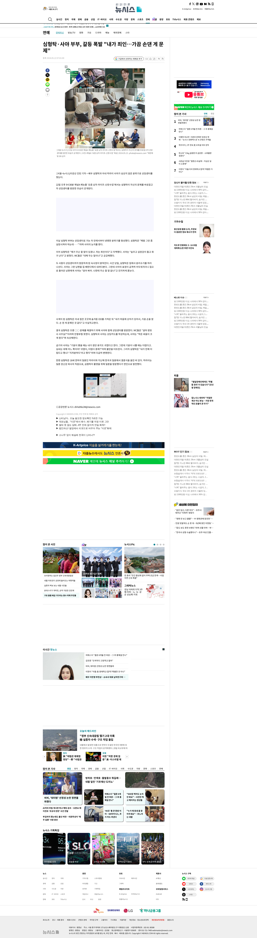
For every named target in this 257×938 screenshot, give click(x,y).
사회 (111, 19)
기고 (95, 883)
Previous (44, 756)
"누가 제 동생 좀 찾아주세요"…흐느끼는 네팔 (135, 813)
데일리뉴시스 (98, 894)
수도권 (119, 19)
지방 (126, 19)
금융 (86, 19)
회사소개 (46, 920)
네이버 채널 (190, 878)
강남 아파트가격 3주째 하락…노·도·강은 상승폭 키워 (133, 592)
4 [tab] (164, 544)
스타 (127, 32)
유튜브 (191, 884)
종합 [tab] (212, 113)
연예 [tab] (205, 113)
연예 (148, 19)
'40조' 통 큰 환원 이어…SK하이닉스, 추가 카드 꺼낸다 (113, 813)
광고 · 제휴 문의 (58, 920)
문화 (133, 19)
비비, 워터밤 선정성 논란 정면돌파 (100, 666)
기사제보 (113, 920)
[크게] (163, 59)
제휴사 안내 (71, 920)
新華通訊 (159, 883)
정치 (67, 19)
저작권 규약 (94, 920)
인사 (83, 899)
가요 (89, 32)
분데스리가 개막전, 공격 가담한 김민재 (59, 590)
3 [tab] (160, 544)
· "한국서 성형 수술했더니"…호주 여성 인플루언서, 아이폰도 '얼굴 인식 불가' (194, 532)
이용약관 (123, 920)
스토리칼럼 (98, 878)
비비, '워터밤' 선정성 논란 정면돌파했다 (61, 799)
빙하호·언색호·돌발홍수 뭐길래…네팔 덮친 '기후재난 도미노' (103, 779)
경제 (80, 19)
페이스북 (208, 884)
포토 (168, 19)
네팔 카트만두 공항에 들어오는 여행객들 (59, 580)
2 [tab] (157, 544)
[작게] (159, 59)
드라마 (98, 32)
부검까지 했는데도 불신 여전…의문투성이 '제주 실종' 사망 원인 (62, 818)
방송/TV (71, 32)
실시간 (59, 19)
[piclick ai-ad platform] (80, 69)
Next (126, 756)
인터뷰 (84, 889)
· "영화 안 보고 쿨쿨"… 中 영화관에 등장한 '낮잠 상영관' (194, 518)
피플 (176, 375)
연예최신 (60, 32)
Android (159, 894)
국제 (73, 19)
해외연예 (117, 32)
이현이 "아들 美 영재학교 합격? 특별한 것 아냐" (105, 671)
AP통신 (158, 878)
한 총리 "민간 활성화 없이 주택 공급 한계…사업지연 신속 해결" (144, 576)
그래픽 (121, 883)
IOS (157, 899)
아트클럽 (85, 883)
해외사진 (134, 878)
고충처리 (104, 920)
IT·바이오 (102, 19)
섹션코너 (85, 894)
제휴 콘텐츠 (189, 19)
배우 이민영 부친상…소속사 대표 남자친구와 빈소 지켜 (106, 677)
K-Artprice (186, 9)
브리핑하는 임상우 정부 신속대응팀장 (58, 575)
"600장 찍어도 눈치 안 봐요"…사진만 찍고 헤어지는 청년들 (135, 797)
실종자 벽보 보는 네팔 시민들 (55, 585)
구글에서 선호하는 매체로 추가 (130, 58)
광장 (161, 19)
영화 (81, 32)
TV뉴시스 (176, 19)
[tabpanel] (144, 564)
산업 (93, 19)
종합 (69, 768)
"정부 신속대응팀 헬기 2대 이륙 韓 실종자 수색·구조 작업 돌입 (97, 737)
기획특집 (97, 889)
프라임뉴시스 (198, 9)
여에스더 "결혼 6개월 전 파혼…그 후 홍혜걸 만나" (106, 655)
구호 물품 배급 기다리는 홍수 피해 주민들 (60, 595)
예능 (107, 32)
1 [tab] (154, 544)
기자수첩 (178, 221)
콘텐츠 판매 (82, 920)
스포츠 (140, 19)
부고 (91, 899)
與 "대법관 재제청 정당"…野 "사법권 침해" (72, 759)
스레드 (191, 894)
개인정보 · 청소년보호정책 (139, 920)
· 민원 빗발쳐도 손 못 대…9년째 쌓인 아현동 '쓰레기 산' (194, 523)
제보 (199, 19)
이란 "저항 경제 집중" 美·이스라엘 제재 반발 (111, 759)
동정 (99, 899)
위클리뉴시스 (209, 9)
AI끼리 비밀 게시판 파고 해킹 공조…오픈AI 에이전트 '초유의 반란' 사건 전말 (62, 810)
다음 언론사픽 (208, 878)
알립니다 (170, 920)
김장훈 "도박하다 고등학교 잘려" (100, 660)
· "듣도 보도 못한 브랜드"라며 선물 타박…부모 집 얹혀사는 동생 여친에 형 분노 (194, 527)
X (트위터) (191, 889)
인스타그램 (208, 889)
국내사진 (122, 878)
